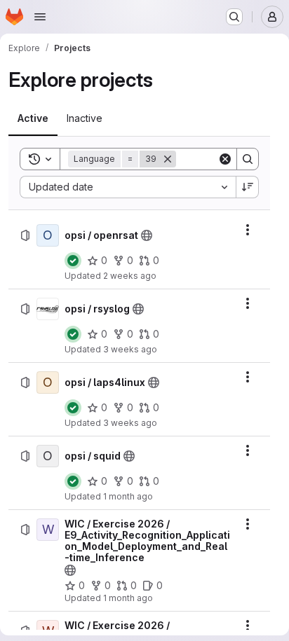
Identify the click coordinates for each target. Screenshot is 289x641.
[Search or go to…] (234, 16)
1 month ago (128, 496)
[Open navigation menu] (40, 17)
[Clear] (225, 159)
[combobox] (128, 187)
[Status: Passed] (73, 260)
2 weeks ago (129, 275)
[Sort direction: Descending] (247, 187)
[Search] (247, 159)
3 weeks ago (130, 349)
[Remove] (167, 159)
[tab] (33, 118)
